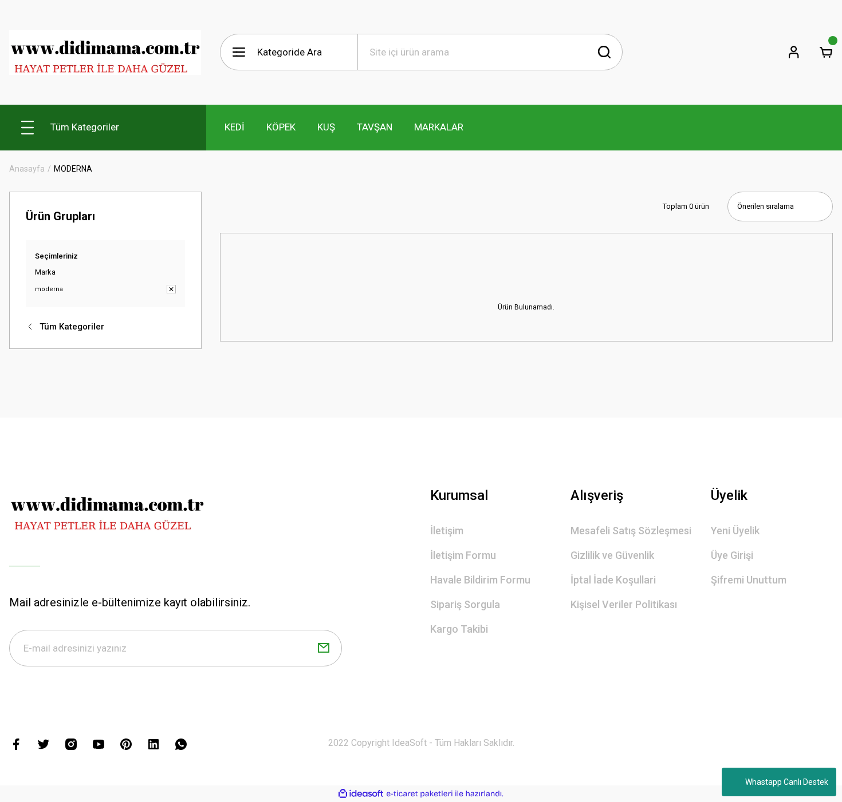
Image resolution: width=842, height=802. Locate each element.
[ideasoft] (361, 793)
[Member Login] (794, 52)
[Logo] (105, 52)
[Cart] (826, 52)
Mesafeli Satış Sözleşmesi (630, 531)
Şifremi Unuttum (748, 580)
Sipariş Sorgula (465, 604)
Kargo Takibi (459, 629)
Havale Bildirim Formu (480, 580)
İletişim (446, 531)
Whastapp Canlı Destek (786, 782)
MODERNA (73, 168)
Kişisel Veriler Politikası (623, 604)
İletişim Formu (463, 555)
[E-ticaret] (419, 793)
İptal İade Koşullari (613, 580)
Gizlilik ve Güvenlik (612, 555)
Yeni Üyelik (735, 531)
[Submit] (323, 648)
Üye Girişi (732, 555)
